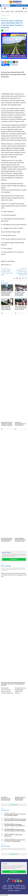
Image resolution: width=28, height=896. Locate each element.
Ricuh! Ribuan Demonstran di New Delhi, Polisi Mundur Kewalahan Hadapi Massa (6, 799)
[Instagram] (15, 881)
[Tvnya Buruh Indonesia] (4, 8)
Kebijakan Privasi (20, 885)
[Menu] (2, 8)
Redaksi (10, 887)
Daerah (6, 18)
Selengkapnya (13, 559)
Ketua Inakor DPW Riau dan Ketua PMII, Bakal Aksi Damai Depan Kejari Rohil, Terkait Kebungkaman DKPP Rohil (13, 684)
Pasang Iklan (16, 887)
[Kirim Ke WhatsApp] (26, 278)
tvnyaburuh (6, 30)
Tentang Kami (11, 885)
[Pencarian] (26, 8)
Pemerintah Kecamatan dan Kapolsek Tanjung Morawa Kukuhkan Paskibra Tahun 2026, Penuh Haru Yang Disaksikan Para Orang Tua (6, 540)
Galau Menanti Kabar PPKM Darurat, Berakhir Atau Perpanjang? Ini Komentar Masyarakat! (15, 820)
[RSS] (21, 881)
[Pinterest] (13, 881)
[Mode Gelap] (24, 8)
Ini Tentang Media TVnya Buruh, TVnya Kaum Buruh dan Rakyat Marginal (15, 814)
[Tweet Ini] (17, 278)
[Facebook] (7, 881)
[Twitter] (10, 881)
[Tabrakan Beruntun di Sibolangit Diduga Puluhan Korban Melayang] (21, 741)
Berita (2, 18)
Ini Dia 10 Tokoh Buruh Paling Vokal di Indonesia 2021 (13, 835)
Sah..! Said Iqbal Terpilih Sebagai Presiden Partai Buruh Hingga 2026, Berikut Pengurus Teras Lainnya (14, 830)
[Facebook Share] (14, 278)
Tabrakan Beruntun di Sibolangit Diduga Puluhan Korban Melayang (20, 799)
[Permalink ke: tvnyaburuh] (2, 30)
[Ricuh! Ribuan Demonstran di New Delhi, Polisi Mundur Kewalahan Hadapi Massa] (7, 741)
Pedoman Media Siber (8, 888)
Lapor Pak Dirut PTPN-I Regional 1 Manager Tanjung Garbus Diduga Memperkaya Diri (21, 272)
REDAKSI (4, 887)
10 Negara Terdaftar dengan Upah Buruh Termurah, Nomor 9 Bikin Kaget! (7, 272)
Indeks (4, 885)
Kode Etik (23, 887)
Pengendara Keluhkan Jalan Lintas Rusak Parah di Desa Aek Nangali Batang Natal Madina (6, 294)
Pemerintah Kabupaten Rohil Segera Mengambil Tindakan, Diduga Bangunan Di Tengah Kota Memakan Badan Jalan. (14, 825)
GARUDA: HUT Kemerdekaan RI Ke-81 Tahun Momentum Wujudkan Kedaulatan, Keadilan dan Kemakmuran (20, 424)
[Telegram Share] (23, 278)
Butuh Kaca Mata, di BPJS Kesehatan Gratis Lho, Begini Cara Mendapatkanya (14, 840)
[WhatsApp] (18, 881)
